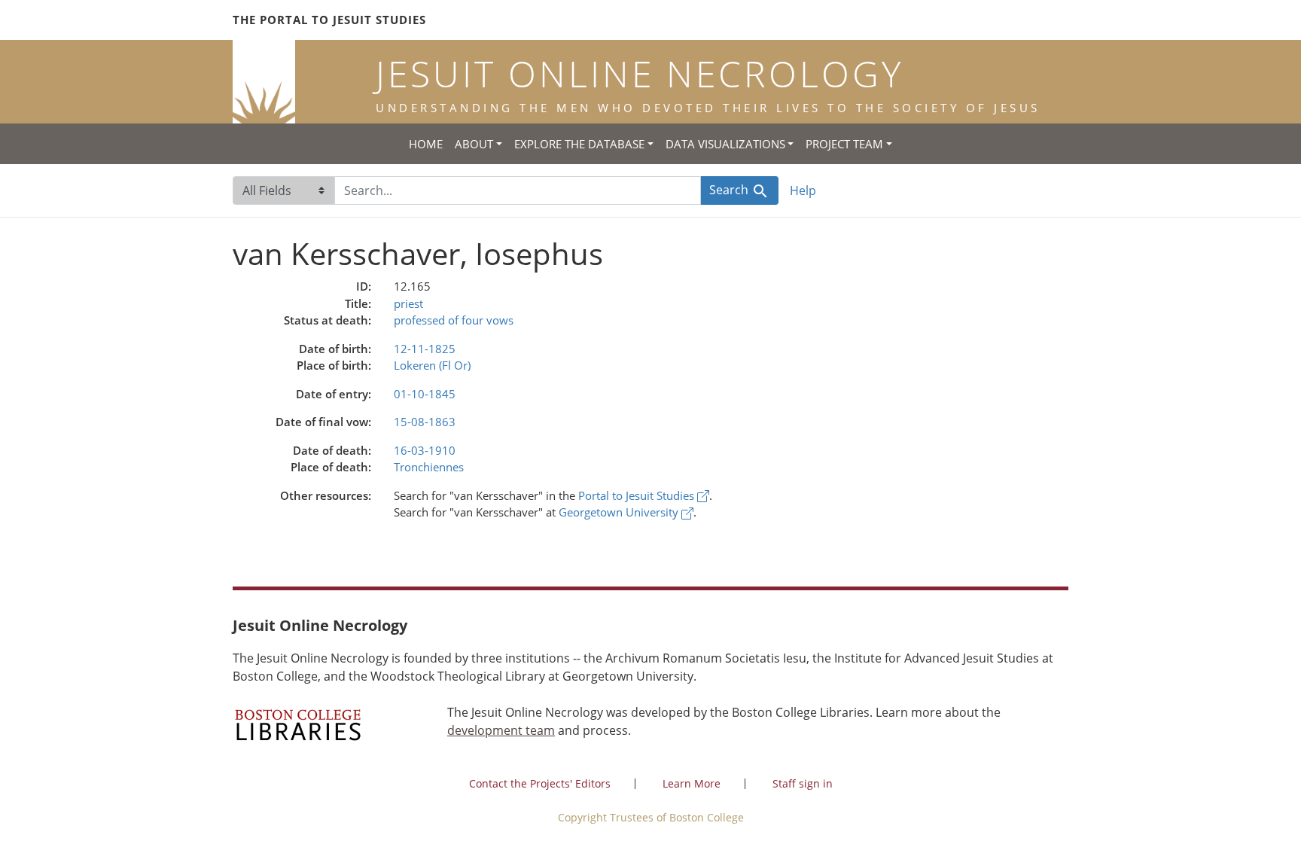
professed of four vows (453, 320)
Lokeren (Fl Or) (432, 365)
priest (408, 303)
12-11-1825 (425, 348)
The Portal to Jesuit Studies (329, 19)
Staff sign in (802, 783)
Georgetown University (620, 512)
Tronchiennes (429, 466)
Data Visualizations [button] (725, 143)
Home (426, 143)
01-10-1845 (425, 393)
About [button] (474, 143)
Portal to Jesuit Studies (637, 495)
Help (803, 190)
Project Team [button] (844, 143)
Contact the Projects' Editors (540, 783)
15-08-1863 (425, 421)
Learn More (692, 783)
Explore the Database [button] (579, 143)
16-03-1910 (425, 450)
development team (501, 730)
